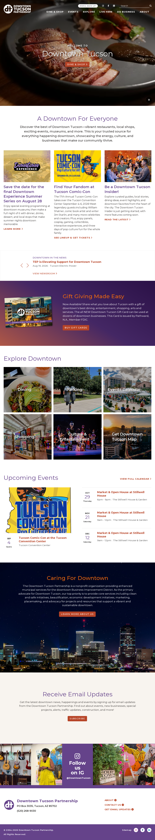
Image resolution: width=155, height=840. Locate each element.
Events (73, 11)
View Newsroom (44, 273)
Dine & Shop (55, 11)
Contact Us (113, 804)
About (144, 11)
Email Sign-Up (88, 6)
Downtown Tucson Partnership (36, 830)
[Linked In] (114, 6)
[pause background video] (149, 100)
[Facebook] (108, 6)
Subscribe (77, 718)
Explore (89, 11)
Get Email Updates (118, 809)
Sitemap (126, 830)
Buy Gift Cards (76, 327)
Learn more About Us (77, 614)
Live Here (106, 11)
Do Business (126, 11)
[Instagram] (103, 6)
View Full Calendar (135, 478)
